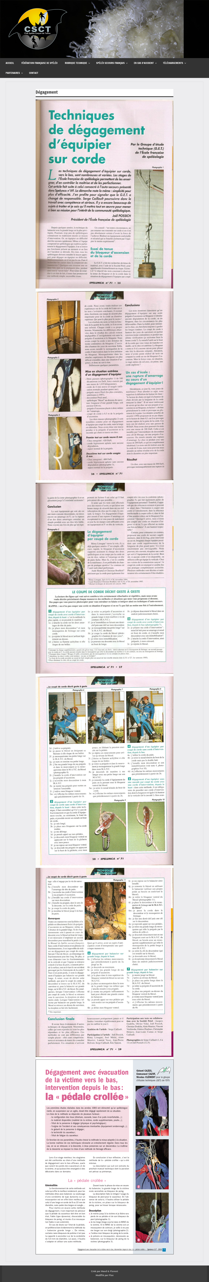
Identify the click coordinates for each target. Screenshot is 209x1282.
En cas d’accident (144, 63)
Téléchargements (173, 63)
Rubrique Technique (76, 63)
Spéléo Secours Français (110, 63)
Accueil (10, 63)
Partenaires (13, 73)
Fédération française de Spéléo (39, 63)
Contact (33, 73)
